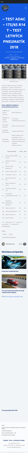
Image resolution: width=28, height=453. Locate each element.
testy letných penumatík (9, 237)
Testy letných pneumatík (15, 52)
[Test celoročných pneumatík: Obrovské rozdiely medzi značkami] (14, 281)
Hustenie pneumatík (7, 430)
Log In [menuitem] (2, 1)
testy (10, 234)
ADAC (4, 234)
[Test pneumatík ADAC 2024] (14, 352)
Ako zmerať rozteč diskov (8, 435)
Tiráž (3, 425)
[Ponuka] (25, 8)
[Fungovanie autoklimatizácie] (14, 262)
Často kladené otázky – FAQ (9, 433)
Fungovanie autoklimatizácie (10, 271)
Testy (7, 52)
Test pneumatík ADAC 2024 (9, 410)
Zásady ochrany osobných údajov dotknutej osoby (14, 428)
